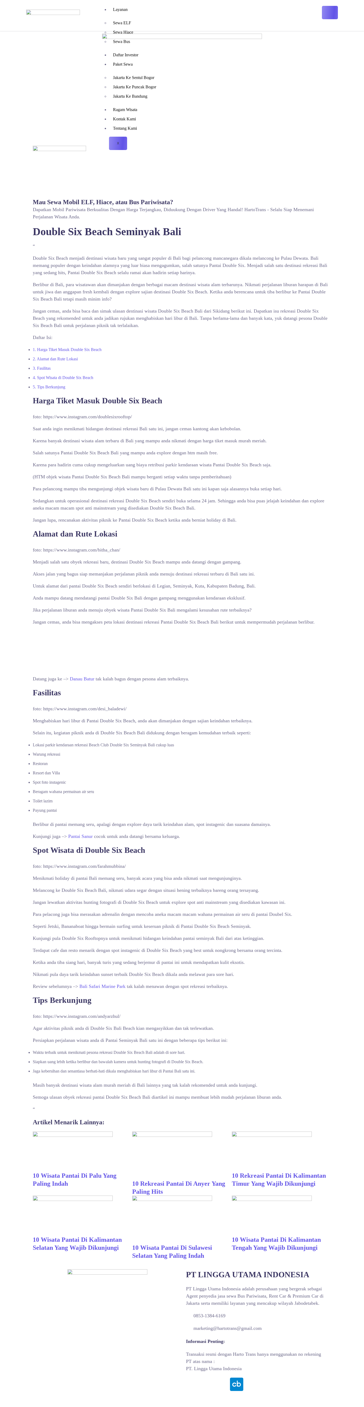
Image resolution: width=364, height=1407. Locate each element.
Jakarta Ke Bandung (130, 96)
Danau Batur (82, 678)
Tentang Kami (125, 128)
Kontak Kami (124, 119)
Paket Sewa (123, 64)
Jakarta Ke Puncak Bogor (134, 87)
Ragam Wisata (125, 109)
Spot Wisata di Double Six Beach (63, 377)
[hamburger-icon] (330, 12)
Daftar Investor (125, 55)
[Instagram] (207, 1384)
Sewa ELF (122, 23)
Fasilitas (42, 368)
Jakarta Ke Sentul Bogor (133, 77)
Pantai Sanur (80, 836)
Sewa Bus (121, 41)
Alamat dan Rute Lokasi (55, 359)
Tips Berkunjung (49, 387)
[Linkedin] (222, 1384)
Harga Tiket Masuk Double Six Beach (67, 349)
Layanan (120, 9)
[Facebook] (192, 1384)
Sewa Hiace (123, 32)
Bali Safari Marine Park (102, 986)
